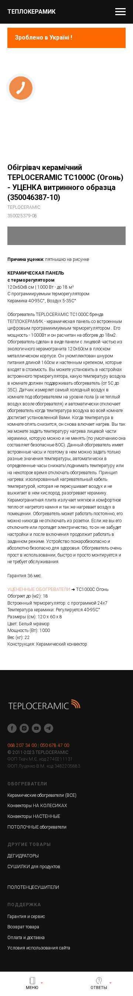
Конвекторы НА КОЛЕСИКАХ (37, 805)
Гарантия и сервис (26, 916)
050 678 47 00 (54, 745)
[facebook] (12, 728)
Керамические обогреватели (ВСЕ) (41, 795)
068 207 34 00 (22, 745)
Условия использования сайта (38, 948)
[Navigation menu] (120, 12)
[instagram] (24, 728)
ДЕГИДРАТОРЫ (23, 856)
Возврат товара (23, 926)
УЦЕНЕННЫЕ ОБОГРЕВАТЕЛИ (38, 589)
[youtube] (36, 728)
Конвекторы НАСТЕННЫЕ (33, 816)
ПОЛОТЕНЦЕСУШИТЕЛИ (33, 887)
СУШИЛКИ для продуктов (33, 866)
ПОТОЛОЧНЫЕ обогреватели (36, 827)
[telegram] (48, 728)
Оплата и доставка (26, 937)
